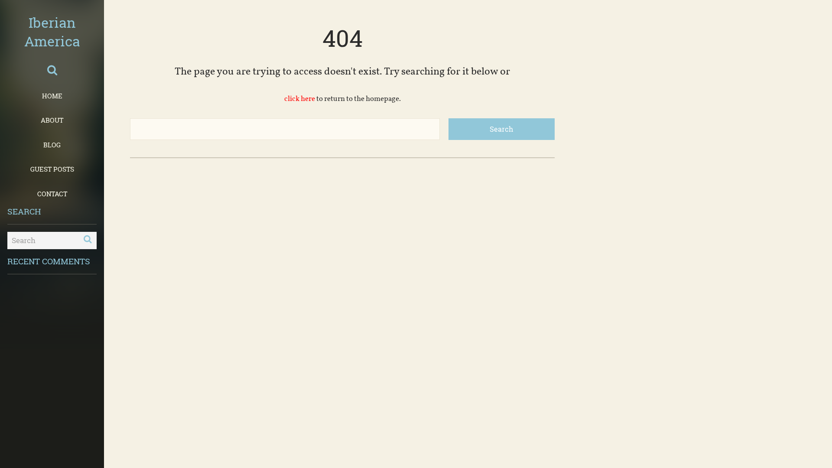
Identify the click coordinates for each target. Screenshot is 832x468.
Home (52, 95)
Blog (52, 144)
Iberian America (52, 31)
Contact (52, 193)
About (52, 120)
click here (299, 99)
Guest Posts (52, 169)
